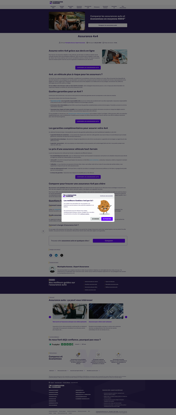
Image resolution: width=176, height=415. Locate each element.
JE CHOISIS (95, 219)
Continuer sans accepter (105, 196)
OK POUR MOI (107, 219)
